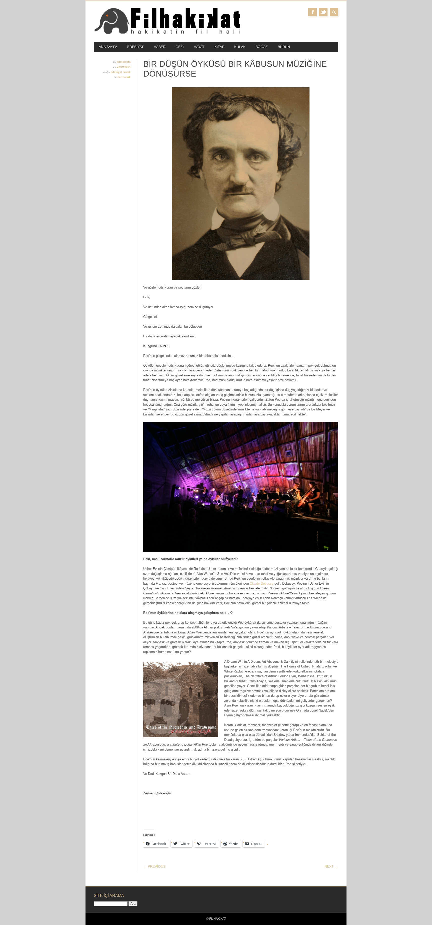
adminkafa (123, 61)
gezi (180, 47)
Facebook (312, 12)
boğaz (262, 47)
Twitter (323, 12)
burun (284, 47)
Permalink (124, 77)
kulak (240, 47)
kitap (219, 47)
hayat (199, 47)
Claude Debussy (262, 583)
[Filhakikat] (167, 33)
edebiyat (135, 47)
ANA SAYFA (108, 47)
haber (160, 47)
